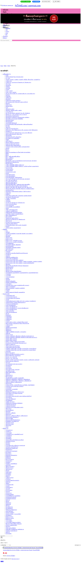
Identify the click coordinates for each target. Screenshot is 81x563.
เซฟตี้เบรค (8, 333)
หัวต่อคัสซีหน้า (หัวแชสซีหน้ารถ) (12, 421)
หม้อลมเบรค (8, 414)
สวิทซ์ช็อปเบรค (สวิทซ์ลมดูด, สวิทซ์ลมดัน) (14, 403)
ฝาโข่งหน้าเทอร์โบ (9, 169)
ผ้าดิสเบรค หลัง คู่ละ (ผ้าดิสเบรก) (12, 361)
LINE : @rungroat (26, 1)
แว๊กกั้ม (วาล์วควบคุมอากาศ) (11, 209)
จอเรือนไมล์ (8, 465)
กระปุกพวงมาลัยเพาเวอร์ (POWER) (13, 298)
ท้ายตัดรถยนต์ (8, 472)
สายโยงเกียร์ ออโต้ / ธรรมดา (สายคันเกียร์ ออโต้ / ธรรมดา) (17, 285)
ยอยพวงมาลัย (9, 383)
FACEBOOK (36, 1)
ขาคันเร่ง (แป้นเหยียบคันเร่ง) (11, 306)
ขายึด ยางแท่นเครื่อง (10, 310)
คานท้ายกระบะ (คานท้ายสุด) (11, 451)
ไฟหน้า (8, 500)
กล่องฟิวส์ (8, 86)
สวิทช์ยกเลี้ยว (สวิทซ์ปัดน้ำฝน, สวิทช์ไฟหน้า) (15, 529)
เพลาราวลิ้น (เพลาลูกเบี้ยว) (11, 180)
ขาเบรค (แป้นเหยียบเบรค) (11, 309)
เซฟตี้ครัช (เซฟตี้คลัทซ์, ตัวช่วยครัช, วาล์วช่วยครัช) (16, 331)
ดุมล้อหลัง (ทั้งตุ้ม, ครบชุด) (11, 340)
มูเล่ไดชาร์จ (8, 192)
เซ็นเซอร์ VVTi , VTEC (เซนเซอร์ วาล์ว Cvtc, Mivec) (16, 114)
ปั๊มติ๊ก (7, 153)
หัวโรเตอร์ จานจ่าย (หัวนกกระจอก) (13, 222)
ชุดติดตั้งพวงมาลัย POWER (11, 327)
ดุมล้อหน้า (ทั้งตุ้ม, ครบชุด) (11, 338)
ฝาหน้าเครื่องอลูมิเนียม (10, 176)
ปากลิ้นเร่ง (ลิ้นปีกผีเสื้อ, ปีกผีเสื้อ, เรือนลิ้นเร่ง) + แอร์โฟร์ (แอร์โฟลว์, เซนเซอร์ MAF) (22, 166)
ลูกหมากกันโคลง (9, 394)
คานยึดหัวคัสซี (9, 317)
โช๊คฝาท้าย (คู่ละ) (9, 467)
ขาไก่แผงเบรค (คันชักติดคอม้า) (12, 303)
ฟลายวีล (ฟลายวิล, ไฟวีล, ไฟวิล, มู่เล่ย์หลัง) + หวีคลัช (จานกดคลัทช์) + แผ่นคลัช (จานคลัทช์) (24, 261)
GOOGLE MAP (47, 1)
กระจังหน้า (8, 431)
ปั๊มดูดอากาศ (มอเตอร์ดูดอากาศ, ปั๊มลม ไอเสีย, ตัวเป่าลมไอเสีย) (18, 152)
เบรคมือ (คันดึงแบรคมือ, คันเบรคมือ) (13, 347)
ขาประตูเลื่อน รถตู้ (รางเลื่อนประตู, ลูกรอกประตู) (15, 445)
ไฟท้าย (8, 505)
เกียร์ (7, 16)
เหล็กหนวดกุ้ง (8, 425)
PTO (7, 230)
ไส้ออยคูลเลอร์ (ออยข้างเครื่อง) (12, 218)
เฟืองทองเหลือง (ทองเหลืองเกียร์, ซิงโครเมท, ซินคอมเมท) (17, 265)
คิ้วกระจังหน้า (8, 452)
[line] (1, 561)
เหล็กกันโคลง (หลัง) (10, 424)
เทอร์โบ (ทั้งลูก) (9, 141)
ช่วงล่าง (8, 18)
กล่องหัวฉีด (8, 88)
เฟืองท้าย (8, 373)
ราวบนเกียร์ (8, 274)
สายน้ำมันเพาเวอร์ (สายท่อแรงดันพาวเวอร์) (14, 407)
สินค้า (5, 12)
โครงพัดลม (8, 462)
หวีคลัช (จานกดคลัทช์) (10, 286)
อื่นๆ (7, 23)
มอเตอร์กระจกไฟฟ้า (10, 512)
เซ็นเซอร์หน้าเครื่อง (10, 120)
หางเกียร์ (7, 290)
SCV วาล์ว (8, 78)
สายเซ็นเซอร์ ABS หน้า (11, 404)
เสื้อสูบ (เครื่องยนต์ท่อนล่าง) (11, 215)
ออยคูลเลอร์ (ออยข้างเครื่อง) (11, 223)
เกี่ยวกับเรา (5, 36)
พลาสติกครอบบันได (10, 494)
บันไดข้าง (8, 476)
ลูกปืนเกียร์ (8, 279)
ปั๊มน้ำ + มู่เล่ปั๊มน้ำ (9, 157)
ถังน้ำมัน (7, 470)
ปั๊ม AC (7, 149)
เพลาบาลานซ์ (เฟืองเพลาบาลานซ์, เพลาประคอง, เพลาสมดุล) (18, 178)
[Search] (2, 537)
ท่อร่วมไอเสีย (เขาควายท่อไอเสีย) (12, 138)
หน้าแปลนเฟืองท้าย (10, 410)
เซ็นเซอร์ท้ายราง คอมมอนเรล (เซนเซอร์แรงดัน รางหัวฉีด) (17, 117)
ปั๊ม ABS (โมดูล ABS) (10, 352)
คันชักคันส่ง (8, 315)
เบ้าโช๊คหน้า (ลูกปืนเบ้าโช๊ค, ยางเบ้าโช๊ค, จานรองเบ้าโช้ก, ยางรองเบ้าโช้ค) (21, 348)
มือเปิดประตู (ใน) (9, 516)
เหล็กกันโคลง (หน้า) (10, 422)
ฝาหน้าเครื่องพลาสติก (10, 174)
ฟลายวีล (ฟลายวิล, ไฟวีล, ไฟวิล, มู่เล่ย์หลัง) (14, 260)
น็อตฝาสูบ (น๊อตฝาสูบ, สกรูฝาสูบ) (12, 142)
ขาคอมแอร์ (8, 96)
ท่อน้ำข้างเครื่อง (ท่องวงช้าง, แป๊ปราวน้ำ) (14, 134)
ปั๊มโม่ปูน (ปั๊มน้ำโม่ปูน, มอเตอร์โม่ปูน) (13, 355)
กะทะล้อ (7, 299)
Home (2, 65)
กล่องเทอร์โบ (8, 85)
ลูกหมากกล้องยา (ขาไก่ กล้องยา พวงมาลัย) (14, 393)
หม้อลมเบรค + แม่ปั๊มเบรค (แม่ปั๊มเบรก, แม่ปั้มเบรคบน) (16, 415)
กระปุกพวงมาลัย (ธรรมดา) (11, 296)
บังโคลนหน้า (8, 473)
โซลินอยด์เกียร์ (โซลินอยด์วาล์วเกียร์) (13, 247)
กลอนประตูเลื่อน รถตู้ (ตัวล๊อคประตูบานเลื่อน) (15, 439)
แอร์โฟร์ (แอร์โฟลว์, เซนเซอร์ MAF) (13, 227)
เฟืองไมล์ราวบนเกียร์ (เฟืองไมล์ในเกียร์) (13, 271)
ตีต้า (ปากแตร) (9, 250)
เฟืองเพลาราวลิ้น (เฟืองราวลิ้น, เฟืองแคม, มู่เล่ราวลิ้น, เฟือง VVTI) (19, 187)
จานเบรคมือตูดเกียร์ (10, 243)
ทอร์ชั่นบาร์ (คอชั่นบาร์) (10, 344)
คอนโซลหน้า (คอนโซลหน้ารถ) (12, 446)
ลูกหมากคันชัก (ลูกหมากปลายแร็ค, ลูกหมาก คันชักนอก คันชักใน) (19, 396)
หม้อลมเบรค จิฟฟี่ (9, 418)
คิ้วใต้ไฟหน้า (8, 456)
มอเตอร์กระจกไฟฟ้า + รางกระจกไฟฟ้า (13, 514)
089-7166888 (56, 1)
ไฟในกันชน (8, 502)
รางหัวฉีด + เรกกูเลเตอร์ (11, 198)
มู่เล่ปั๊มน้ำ (8, 194)
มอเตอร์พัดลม (9, 515)
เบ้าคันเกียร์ (8, 251)
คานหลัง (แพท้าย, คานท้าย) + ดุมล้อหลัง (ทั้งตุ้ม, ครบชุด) (17, 322)
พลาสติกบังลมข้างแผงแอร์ (11, 497)
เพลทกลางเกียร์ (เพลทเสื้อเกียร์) (12, 258)
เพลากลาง (8, 362)
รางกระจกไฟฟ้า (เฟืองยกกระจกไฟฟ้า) (13, 522)
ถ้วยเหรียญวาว (9, 131)
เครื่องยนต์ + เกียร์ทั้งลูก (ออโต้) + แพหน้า (14, 110)
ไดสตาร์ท (8, 127)
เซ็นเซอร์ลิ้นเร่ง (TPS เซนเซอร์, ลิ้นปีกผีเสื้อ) (14, 118)
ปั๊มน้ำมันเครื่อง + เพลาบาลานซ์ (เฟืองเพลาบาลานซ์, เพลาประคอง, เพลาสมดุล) (21, 160)
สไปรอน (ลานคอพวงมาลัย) (11, 525)
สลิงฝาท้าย (8, 526)
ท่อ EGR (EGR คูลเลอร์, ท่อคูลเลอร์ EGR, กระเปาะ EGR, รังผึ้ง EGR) (19, 132)
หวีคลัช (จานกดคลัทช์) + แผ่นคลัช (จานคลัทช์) (15, 288)
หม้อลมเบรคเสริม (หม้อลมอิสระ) (12, 417)
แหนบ (7, 426)
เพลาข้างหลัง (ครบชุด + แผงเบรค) (12, 369)
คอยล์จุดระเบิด (9, 106)
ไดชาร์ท (8, 125)
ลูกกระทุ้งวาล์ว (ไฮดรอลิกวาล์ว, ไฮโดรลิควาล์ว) (15, 202)
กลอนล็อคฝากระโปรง (10, 441)
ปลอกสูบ (7, 148)
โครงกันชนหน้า (9, 460)
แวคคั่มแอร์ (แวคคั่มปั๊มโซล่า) (11, 211)
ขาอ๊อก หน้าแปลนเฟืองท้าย (11, 312)
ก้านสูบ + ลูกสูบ (9, 90)
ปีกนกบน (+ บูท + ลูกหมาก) (11, 357)
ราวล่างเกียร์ (8, 275)
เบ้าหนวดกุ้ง (8, 351)
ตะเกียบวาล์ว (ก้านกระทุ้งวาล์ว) (12, 128)
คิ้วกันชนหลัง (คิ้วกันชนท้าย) (11, 455)
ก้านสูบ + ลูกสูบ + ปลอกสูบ (11, 92)
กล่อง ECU (8, 83)
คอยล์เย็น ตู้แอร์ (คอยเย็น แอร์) (12, 448)
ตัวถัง (7, 21)
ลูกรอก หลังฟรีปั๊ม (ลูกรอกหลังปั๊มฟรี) (13, 206)
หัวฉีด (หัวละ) (9, 220)
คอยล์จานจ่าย (9, 104)
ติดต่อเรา (6, 27)
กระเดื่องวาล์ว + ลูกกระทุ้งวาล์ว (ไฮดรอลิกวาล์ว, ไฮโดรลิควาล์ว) (18, 82)
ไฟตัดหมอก (8, 504)
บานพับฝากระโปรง (9, 477)
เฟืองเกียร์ (8, 264)
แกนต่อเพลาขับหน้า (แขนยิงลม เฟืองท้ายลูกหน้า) (15, 302)
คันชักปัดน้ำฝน (9, 449)
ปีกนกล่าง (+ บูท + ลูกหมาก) (12, 358)
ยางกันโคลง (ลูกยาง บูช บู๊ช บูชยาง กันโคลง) (14, 386)
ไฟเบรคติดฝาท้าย (9, 507)
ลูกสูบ (7, 208)
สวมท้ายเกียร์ (9, 283)
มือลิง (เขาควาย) (9, 376)
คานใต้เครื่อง (9, 316)
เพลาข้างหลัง (9, 368)
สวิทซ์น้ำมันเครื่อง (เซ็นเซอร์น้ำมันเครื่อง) (14, 212)
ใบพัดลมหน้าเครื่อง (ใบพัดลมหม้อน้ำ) (13, 145)
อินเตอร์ (7, 226)
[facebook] (3, 561)
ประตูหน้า (8, 486)
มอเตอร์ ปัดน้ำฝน (9, 511)
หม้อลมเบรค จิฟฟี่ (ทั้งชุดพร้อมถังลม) (13, 419)
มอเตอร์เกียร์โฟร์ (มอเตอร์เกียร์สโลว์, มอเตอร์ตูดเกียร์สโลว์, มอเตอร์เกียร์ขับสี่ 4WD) (22, 272)
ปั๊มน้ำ (7, 155)
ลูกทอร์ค (7, 278)
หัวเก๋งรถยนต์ (9, 533)
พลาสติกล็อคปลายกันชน (11, 498)
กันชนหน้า (8, 442)
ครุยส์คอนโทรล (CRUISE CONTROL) (13, 100)
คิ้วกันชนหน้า (8, 453)
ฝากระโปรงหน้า (9, 490)
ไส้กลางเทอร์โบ (9, 216)
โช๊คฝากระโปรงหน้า (10, 466)
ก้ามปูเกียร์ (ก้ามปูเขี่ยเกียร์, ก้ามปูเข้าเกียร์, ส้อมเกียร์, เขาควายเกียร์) (19, 233)
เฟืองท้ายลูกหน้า (9, 375)
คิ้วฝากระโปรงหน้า (10, 459)
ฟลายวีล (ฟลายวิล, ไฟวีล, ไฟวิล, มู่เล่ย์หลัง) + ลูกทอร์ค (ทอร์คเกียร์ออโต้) (20, 262)
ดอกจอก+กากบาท (9, 334)
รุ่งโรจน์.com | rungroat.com (28, 5)
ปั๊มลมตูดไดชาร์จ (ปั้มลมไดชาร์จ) (12, 162)
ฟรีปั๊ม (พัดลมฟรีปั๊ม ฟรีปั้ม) (11, 183)
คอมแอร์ (8, 103)
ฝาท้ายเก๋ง (8, 491)
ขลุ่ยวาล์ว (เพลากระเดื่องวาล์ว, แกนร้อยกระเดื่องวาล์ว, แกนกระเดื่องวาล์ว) (20, 93)
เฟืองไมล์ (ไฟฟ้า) (9, 268)
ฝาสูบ (7, 173)
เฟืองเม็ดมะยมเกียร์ (9, 267)
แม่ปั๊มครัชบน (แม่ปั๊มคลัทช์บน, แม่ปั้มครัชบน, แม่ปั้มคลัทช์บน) (18, 379)
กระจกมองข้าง (9, 430)
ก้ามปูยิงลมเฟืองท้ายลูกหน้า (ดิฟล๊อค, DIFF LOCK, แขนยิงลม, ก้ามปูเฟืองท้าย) (21, 301)
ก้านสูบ (7, 89)
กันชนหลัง (8, 444)
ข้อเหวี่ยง (8, 95)
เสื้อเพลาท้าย (8, 408)
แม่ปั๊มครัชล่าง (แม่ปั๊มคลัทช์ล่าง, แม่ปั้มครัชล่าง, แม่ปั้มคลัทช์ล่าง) (18, 380)
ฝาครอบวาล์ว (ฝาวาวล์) (11, 171)
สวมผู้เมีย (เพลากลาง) (10, 401)
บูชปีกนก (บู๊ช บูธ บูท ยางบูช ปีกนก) (13, 345)
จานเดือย (8, 326)
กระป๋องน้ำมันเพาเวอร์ (10, 295)
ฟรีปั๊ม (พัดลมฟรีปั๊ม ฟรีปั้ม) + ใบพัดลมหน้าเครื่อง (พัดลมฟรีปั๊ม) (18, 184)
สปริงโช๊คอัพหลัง (9, 400)
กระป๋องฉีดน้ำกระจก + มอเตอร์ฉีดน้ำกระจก (14, 434)
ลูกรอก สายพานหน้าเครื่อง (11, 204)
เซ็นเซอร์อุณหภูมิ (9, 121)
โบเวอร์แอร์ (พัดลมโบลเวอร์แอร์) (12, 480)
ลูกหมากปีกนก (9, 397)
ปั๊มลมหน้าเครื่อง (9, 163)
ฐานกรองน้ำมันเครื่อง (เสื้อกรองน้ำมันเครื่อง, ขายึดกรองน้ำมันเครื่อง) (19, 124)
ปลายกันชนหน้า (9, 487)
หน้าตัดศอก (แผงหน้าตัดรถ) (11, 530)
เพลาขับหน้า (9, 365)
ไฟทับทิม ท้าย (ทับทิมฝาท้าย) (11, 509)
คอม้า (7, 313)
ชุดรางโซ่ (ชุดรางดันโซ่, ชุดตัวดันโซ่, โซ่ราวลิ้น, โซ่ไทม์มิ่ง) (18, 113)
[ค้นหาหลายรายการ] (15, 558)
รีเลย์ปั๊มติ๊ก (8, 199)
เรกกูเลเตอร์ (8, 201)
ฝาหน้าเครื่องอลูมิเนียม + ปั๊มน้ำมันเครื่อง (14, 177)
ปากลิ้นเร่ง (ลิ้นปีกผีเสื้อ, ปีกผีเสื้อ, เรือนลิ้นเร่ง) (15, 164)
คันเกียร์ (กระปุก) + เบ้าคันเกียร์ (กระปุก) (14, 240)
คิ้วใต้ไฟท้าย (8, 458)
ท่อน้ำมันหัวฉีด (9, 135)
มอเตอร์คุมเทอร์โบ (10, 190)
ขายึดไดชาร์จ (8, 97)
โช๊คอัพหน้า (8, 329)
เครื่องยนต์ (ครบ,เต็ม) (10, 109)
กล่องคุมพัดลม (8, 438)
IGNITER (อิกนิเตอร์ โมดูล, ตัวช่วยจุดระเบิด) (14, 76)
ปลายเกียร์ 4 (8, 254)
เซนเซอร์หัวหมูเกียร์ (10, 246)
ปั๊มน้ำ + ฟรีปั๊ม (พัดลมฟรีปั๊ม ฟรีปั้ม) (13, 156)
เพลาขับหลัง (8, 366)
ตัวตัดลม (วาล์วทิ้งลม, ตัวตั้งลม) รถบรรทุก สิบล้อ (15, 341)
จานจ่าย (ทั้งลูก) (9, 111)
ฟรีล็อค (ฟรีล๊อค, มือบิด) (11, 372)
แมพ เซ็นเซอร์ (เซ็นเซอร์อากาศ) (12, 197)
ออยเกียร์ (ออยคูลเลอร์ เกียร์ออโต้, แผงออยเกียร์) (15, 292)
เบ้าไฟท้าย (8, 479)
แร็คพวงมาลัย (9, 390)
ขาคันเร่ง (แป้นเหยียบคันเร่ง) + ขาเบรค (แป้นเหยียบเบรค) (17, 308)
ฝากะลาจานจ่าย (9, 167)
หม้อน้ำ (8, 532)
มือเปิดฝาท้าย (9, 519)
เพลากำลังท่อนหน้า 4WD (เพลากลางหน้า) (14, 364)
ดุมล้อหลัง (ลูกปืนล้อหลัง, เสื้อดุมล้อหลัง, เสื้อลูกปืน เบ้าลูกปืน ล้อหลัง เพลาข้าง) (21, 337)
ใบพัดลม (7, 483)
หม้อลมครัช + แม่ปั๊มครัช (11, 412)
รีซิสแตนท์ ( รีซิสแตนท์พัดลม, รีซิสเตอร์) (14, 523)
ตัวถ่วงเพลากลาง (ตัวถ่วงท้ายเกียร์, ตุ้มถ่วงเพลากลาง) (16, 343)
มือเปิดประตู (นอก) (10, 518)
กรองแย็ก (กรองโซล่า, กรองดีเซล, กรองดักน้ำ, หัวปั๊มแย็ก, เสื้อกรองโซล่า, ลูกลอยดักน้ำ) (23, 79)
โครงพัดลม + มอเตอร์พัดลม (11, 463)
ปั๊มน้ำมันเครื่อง (9, 159)
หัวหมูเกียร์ (8, 289)
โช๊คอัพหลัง (8, 330)
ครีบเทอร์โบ (8, 99)
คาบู (7, 107)
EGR (7, 75)
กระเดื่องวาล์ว (9, 81)
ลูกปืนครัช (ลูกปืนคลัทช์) (11, 281)
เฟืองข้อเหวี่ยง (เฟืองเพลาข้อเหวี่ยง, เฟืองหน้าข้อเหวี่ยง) (17, 185)
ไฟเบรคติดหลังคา (9, 508)
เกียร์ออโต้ (8, 236)
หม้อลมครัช (8, 411)
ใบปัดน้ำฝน (8, 481)
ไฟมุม (7, 501)
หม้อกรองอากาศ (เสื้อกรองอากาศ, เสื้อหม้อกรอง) (15, 219)
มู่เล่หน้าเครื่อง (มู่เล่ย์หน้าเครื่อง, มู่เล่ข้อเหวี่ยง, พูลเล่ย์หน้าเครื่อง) (18, 195)
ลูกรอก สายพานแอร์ (10, 205)
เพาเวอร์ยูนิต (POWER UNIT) (11, 181)
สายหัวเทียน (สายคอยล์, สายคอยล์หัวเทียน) (14, 213)
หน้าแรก (5, 9)
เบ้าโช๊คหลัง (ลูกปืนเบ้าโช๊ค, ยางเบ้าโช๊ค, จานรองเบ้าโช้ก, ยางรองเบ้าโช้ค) (21, 350)
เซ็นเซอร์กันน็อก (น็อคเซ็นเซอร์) (12, 116)
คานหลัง (8, 320)
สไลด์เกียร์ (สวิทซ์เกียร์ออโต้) (11, 282)
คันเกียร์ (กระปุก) (9, 239)
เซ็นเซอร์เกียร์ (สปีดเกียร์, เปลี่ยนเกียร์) (13, 244)
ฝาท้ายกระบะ (9, 493)
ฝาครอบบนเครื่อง (9, 170)
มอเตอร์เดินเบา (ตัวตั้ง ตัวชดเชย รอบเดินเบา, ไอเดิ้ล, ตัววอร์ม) (18, 191)
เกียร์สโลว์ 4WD (9, 237)
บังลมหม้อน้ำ (8, 474)
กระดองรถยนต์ (9, 432)
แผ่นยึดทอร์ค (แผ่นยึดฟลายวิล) (12, 257)
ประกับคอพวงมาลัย (9, 484)
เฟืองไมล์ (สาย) (9, 269)
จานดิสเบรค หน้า (9, 324)
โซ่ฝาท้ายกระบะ (9, 469)
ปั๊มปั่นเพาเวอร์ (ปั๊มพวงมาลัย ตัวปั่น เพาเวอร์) (15, 354)
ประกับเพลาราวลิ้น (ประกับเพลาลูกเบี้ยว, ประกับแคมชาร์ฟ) (17, 146)
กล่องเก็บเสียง (8, 437)
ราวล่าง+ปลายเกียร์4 (10, 276)
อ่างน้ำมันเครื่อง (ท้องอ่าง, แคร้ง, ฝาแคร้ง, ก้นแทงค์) (16, 225)
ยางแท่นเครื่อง (9, 387)
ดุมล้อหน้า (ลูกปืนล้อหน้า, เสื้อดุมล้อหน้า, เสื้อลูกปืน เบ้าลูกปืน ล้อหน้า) (20, 336)
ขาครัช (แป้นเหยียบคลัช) (11, 305)
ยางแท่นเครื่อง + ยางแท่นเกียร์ (12, 389)
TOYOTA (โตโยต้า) (10, 555)
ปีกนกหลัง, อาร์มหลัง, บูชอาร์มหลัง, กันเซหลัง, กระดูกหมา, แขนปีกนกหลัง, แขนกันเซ (22, 359)
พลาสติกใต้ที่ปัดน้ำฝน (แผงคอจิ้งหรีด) (13, 495)
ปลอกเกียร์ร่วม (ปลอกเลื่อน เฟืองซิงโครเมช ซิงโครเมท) (17, 253)
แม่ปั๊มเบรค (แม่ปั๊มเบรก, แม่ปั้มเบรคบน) (14, 382)
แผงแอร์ (8, 488)
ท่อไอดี (7, 139)
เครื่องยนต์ (9, 14)
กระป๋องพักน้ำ (9, 435)
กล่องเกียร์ (8, 232)
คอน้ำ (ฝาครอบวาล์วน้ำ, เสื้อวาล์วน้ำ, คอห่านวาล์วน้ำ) (17, 102)
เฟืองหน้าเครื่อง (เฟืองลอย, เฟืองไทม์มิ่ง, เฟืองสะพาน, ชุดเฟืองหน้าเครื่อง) (20, 188)
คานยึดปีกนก (8, 319)
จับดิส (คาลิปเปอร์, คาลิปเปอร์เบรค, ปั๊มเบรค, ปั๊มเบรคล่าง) (17, 323)
